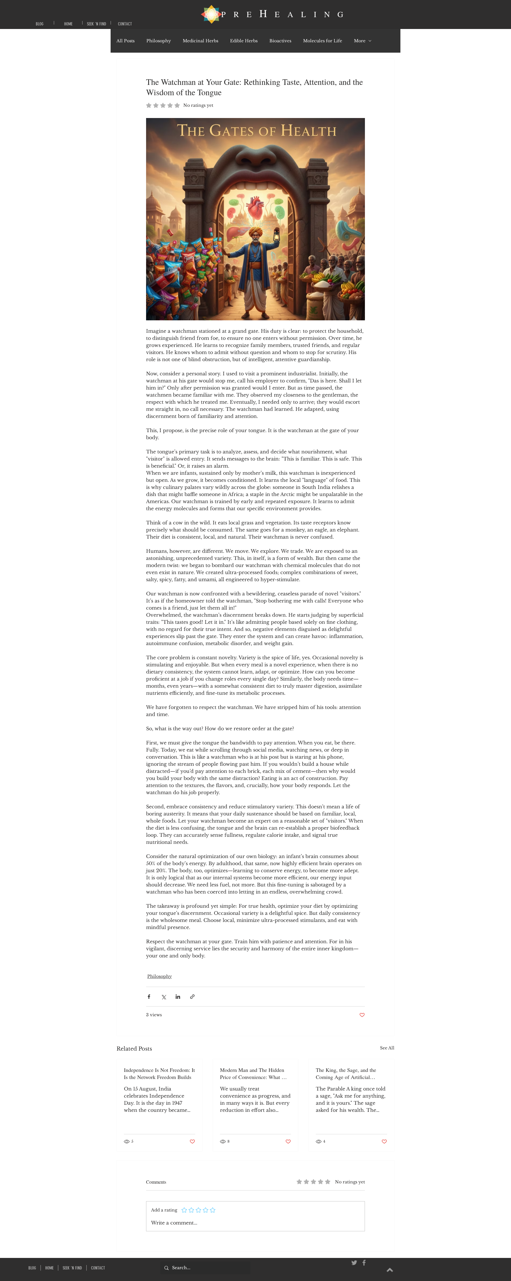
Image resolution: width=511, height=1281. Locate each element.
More (360, 40)
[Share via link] (192, 996)
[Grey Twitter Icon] (354, 1263)
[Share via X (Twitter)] (163, 996)
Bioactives (280, 40)
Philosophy (158, 40)
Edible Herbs (244, 40)
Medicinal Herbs (200, 40)
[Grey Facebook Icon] (364, 1263)
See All (387, 1048)
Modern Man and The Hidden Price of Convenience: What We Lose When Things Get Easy (254, 1073)
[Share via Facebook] (149, 996)
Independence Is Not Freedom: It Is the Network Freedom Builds (159, 1073)
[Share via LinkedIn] (178, 996)
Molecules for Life (322, 40)
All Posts (126, 40)
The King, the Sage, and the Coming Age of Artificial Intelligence (346, 1073)
